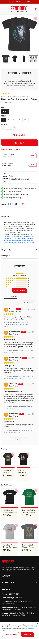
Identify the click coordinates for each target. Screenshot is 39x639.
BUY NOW (19, 142)
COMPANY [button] (6, 575)
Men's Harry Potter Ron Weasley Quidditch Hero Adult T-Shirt (23, 471)
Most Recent (28, 303)
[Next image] (32, 34)
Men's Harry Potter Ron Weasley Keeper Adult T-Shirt (7, 471)
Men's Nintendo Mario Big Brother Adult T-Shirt (19, 242)
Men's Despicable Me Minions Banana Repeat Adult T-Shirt (18, 431)
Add (32, 155)
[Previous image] (7, 34)
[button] (2, 9)
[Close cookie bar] (37, 623)
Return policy (5, 256)
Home (3, 96)
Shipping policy (6, 250)
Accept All (27, 634)
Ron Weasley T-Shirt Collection (17, 96)
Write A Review (19, 291)
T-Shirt (11, 234)
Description (5, 216)
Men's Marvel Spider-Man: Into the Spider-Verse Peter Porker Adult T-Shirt (19, 239)
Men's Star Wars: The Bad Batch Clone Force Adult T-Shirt (19, 351)
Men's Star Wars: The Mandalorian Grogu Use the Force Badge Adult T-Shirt (19, 236)
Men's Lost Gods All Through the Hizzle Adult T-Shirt (28, 511)
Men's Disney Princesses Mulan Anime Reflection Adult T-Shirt (18, 377)
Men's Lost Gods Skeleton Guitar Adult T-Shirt (27, 546)
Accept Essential (10, 634)
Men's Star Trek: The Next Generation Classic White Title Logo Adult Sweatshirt (17, 324)
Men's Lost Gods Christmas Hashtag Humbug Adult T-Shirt (9, 511)
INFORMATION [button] (8, 582)
